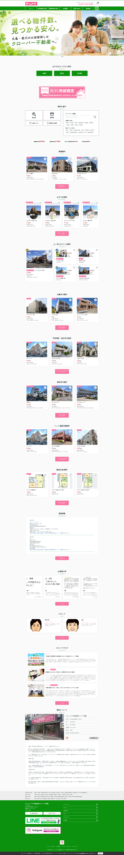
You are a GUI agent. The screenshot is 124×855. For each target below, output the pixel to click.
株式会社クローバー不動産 (57, 533)
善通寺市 (87, 130)
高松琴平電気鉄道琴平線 (43, 796)
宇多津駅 (71, 122)
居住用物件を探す (42, 8)
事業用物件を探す (54, 8)
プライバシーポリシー (66, 846)
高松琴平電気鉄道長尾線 (59, 796)
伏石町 (71, 794)
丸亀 (35, 798)
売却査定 (88, 8)
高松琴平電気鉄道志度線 (77, 796)
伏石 (62, 798)
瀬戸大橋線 (51, 796)
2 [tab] (62, 56)
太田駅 (72, 125)
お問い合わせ (76, 8)
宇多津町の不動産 (47, 533)
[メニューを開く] (97, 8)
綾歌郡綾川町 (90, 132)
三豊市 (67, 132)
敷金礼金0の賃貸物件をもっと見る (62, 503)
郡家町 (55, 794)
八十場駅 (67, 125)
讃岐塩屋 (45, 798)
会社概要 (65, 8)
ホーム (31, 8)
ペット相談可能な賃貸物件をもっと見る (62, 459)
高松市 (62, 73)
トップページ (66, 804)
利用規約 (58, 846)
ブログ (64, 813)
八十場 (56, 798)
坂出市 (82, 130)
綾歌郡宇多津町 (77, 130)
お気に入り (35, 123)
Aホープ (31, 538)
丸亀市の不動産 (40, 533)
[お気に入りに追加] (45, 158)
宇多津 (38, 798)
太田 (59, 798)
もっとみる (62, 603)
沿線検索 (38, 113)
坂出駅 (76, 122)
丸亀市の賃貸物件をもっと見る (62, 328)
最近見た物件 (53, 123)
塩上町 (67, 794)
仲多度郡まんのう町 (82, 132)
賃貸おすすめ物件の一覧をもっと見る (62, 233)
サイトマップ (74, 846)
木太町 (35, 794)
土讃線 (69, 796)
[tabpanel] (62, 33)
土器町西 (64, 794)
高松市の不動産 (33, 533)
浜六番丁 (59, 794)
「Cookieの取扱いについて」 (83, 853)
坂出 (41, 798)
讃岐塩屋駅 (81, 122)
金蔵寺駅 (86, 122)
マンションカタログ (51, 846)
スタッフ (65, 807)
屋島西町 (51, 794)
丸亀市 (44, 73)
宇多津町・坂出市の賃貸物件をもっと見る (62, 371)
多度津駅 (80, 125)
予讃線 (35, 796)
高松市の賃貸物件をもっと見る (62, 415)
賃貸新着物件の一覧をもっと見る (62, 186)
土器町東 (42, 794)
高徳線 (66, 796)
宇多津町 (79, 73)
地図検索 (34, 116)
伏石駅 (76, 125)
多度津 (64, 798)
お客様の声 (65, 810)
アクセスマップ (66, 817)
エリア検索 (29, 113)
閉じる (100, 853)
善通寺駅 (91, 122)
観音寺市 (92, 130)
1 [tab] (61, 56)
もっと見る (62, 637)
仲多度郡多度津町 (73, 132)
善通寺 (52, 798)
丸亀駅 (67, 122)
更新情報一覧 (62, 558)
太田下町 (47, 794)
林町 (39, 794)
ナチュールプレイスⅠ (34, 522)
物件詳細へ (32, 527)
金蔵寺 (49, 798)
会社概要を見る (94, 738)
